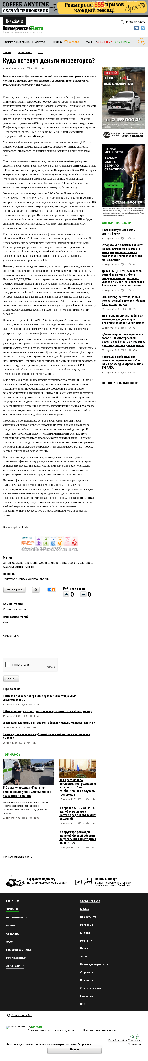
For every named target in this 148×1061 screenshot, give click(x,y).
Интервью (86, 924)
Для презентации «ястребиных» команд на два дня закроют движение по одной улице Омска (123, 319)
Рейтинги (86, 940)
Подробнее (84, 1044)
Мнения (85, 932)
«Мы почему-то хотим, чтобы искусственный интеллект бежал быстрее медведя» (123, 300)
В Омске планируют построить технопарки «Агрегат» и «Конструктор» (47, 711)
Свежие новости (117, 223)
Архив (84, 956)
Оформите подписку (41, 879)
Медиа (84, 908)
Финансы (12, 755)
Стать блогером (90, 988)
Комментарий (11, 635)
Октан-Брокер (12, 562)
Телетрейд (30, 562)
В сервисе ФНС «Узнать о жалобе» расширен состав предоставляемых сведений (77, 813)
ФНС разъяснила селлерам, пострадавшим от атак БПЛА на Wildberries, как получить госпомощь (77, 787)
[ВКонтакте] (49, 589)
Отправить (11, 678)
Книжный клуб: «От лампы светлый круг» (119, 231)
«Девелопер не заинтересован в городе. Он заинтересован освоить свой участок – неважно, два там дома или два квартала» (123, 340)
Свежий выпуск (90, 901)
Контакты (86, 980)
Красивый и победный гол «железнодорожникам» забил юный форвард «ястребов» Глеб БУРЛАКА (122, 362)
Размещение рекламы (94, 964)
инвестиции (58, 562)
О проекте (86, 972)
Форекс (44, 562)
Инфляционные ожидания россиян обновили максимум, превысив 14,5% (49, 722)
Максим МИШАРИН (16, 567)
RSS (82, 1004)
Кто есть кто (88, 916)
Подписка (86, 996)
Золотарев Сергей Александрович (26, 579)
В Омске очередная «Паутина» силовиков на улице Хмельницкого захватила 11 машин (27, 792)
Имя (5, 622)
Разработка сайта (117, 1040)
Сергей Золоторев (80, 562)
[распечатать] (35, 592)
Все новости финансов (16, 857)
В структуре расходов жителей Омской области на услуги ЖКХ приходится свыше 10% (77, 837)
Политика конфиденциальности (99, 1030)
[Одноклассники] (53, 589)
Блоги (84, 948)
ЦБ (33, 567)
